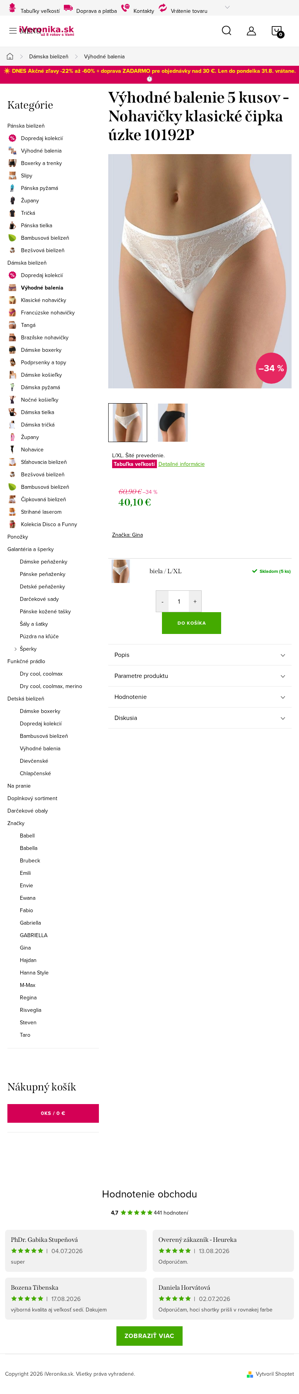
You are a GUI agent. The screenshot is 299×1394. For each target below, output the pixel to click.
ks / (53, 1113)
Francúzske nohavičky (48, 312)
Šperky (28, 649)
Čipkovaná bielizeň (43, 499)
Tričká (28, 213)
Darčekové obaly (27, 811)
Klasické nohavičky (43, 300)
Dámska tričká (38, 424)
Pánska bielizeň (26, 126)
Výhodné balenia (41, 150)
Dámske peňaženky (43, 561)
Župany (30, 200)
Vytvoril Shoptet (275, 1374)
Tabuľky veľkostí (40, 10)
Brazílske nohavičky (45, 337)
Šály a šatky (34, 624)
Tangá (28, 325)
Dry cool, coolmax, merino (51, 686)
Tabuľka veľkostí (134, 464)
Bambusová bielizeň (45, 238)
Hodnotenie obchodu (149, 1194)
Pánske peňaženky (42, 574)
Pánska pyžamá (39, 188)
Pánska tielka (36, 225)
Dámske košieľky (41, 375)
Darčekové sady (39, 599)
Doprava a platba (96, 10)
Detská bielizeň (25, 698)
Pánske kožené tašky (45, 611)
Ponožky (17, 537)
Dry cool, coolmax (41, 674)
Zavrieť (166, 532)
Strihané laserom (41, 512)
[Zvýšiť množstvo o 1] (195, 601)
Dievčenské (34, 761)
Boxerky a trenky (41, 163)
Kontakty (144, 10)
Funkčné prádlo (26, 661)
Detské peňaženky (42, 586)
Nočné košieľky (39, 400)
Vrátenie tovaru (189, 10)
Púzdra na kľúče (39, 636)
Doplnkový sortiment (32, 798)
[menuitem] (53, 835)
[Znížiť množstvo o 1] (162, 601)
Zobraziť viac (149, 1335)
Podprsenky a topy (43, 362)
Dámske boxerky (41, 350)
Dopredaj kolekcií (42, 138)
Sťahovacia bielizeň (44, 462)
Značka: (127, 535)
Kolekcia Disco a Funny (49, 524)
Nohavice (32, 449)
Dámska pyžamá (40, 387)
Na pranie (19, 786)
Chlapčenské (35, 773)
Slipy (26, 175)
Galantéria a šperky (30, 549)
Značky (16, 823)
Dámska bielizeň (27, 263)
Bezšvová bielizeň (43, 250)
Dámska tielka (37, 412)
